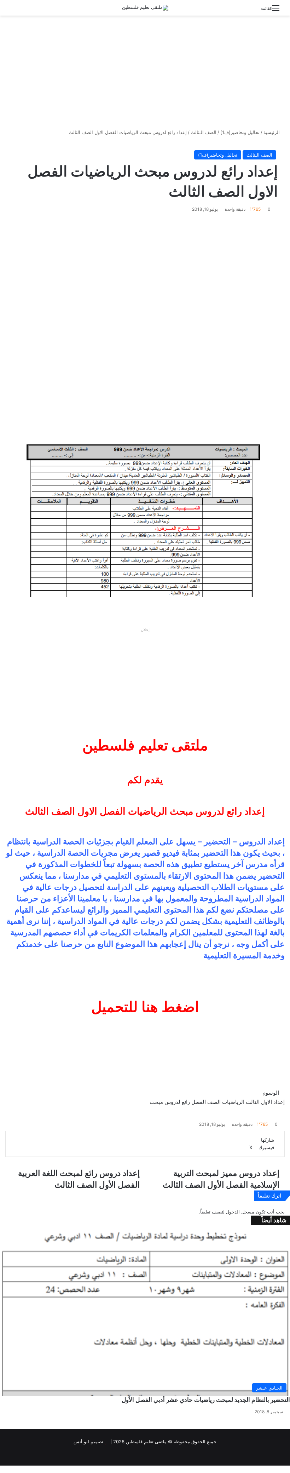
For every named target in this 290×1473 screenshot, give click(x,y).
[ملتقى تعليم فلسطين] (145, 8)
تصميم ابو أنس (88, 1441)
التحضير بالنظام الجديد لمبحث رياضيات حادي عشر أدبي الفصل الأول (206, 1399)
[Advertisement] (145, 72)
